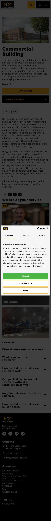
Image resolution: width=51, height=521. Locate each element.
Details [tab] (26, 236)
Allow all (25, 276)
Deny (25, 290)
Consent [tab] (9, 236)
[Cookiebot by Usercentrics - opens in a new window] (37, 228)
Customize (24, 283)
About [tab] (42, 236)
